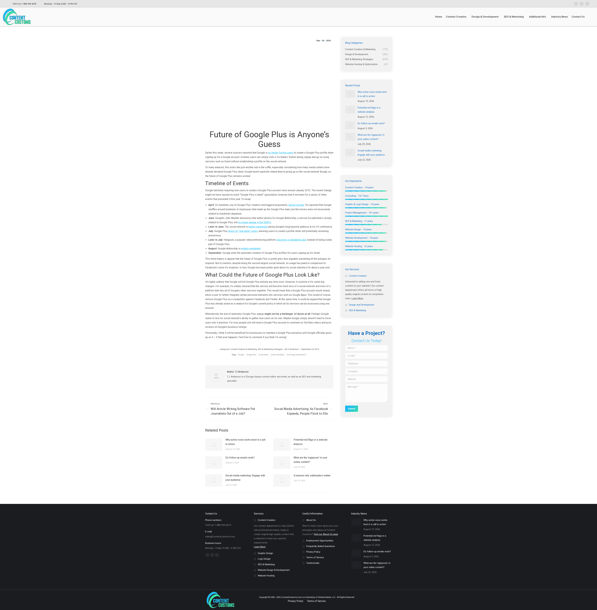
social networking (277, 354)
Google (241, 354)
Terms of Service (316, 601)
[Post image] (213, 444)
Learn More (357, 298)
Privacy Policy (295, 601)
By (292, 349)
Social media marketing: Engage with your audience (245, 477)
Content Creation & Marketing (244, 349)
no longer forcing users (280, 152)
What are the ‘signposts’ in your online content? (310, 459)
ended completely (251, 248)
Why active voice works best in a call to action (245, 442)
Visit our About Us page (326, 534)
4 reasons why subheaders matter (312, 475)
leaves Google (296, 204)
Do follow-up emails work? (240, 457)
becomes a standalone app (291, 239)
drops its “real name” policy (243, 231)
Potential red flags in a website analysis (310, 442)
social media (263, 354)
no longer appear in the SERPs (254, 222)
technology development (296, 354)
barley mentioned (258, 226)
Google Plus (251, 354)
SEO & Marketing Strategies (270, 349)
